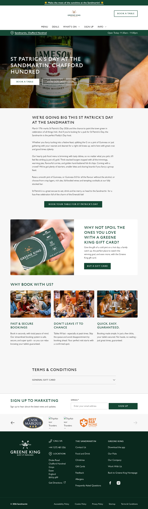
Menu (44, 26)
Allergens (79, 479)
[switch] (58, 263)
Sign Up (89, 26)
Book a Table (126, 13)
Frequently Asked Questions (88, 485)
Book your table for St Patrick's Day (73, 204)
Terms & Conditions (129, 504)
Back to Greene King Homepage (122, 472)
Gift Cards (80, 466)
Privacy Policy (97, 504)
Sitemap (112, 504)
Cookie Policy (80, 504)
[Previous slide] (12, 422)
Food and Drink (82, 453)
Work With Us (115, 466)
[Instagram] (118, 483)
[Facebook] (110, 483)
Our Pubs (112, 453)
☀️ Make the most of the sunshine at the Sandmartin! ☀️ (74, 2)
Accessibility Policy (61, 504)
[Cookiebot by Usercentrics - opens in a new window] (124, 224)
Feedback (79, 472)
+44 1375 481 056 (57, 447)
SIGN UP (123, 406)
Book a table (25, 82)
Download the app (116, 447)
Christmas (80, 460)
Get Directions (55, 482)
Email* (75, 400)
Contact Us (80, 447)
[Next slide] (135, 422)
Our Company (114, 460)
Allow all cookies (116, 283)
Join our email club (60, 82)
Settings (127, 273)
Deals (55, 26)
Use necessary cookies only (74, 283)
